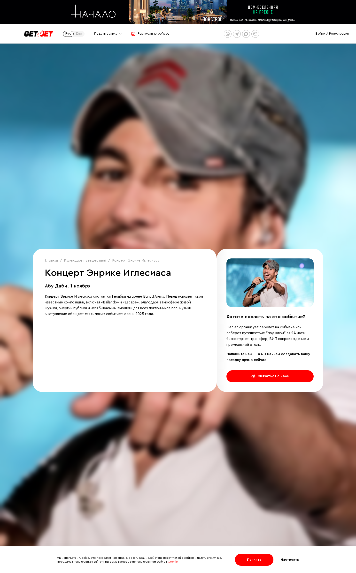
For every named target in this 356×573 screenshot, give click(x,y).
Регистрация (339, 33)
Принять (254, 559)
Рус (68, 33)
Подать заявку (105, 33)
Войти (320, 33)
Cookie (173, 561)
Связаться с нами (273, 376)
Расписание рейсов (154, 33)
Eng (79, 33)
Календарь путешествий (85, 260)
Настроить (290, 559)
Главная (51, 260)
